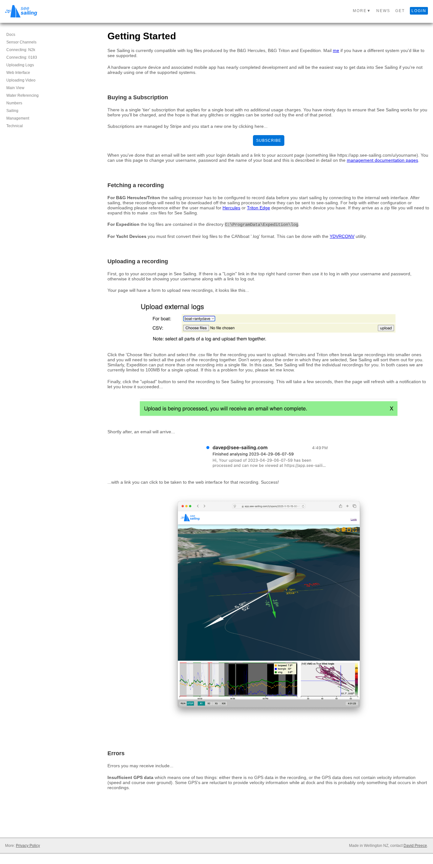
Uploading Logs (20, 65)
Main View (15, 88)
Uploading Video (21, 80)
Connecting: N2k (20, 50)
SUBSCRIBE (268, 140)
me (336, 50)
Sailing (12, 110)
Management (17, 118)
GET (400, 11)
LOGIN (418, 11)
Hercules (231, 207)
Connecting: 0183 (21, 57)
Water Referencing (22, 95)
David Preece (415, 845)
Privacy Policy (28, 845)
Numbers (14, 103)
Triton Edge (258, 207)
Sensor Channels (21, 42)
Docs (10, 34)
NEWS (383, 11)
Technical (14, 126)
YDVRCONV (342, 236)
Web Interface (18, 72)
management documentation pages (382, 160)
